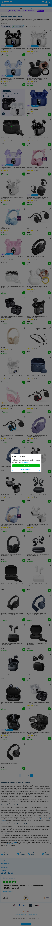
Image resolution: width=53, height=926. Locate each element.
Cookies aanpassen (26, 469)
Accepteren (26, 465)
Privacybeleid (25, 462)
